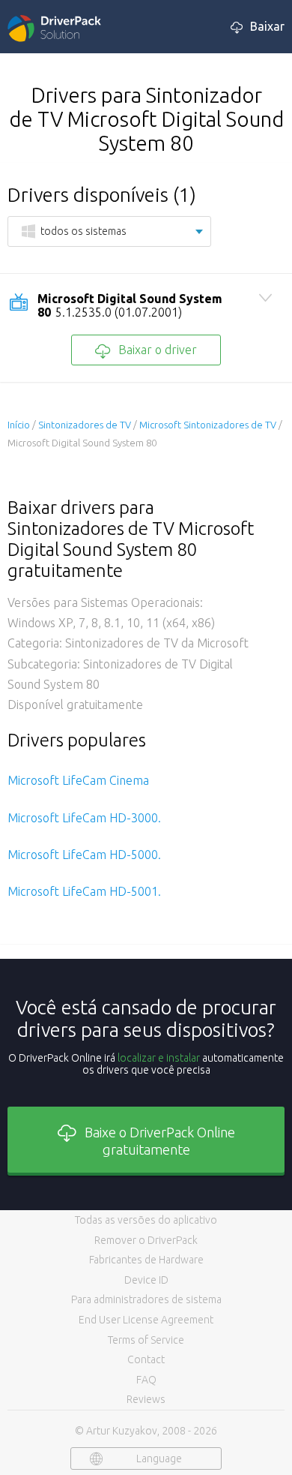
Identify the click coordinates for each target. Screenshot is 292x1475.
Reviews (146, 1399)
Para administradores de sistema (146, 1299)
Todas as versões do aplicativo (146, 1220)
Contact (146, 1359)
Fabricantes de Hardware (146, 1260)
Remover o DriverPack (146, 1240)
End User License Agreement (146, 1320)
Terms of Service (146, 1340)
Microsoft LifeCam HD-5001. (84, 891)
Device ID (146, 1280)
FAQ (146, 1380)
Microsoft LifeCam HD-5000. (84, 854)
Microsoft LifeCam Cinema (78, 780)
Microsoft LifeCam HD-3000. (84, 818)
